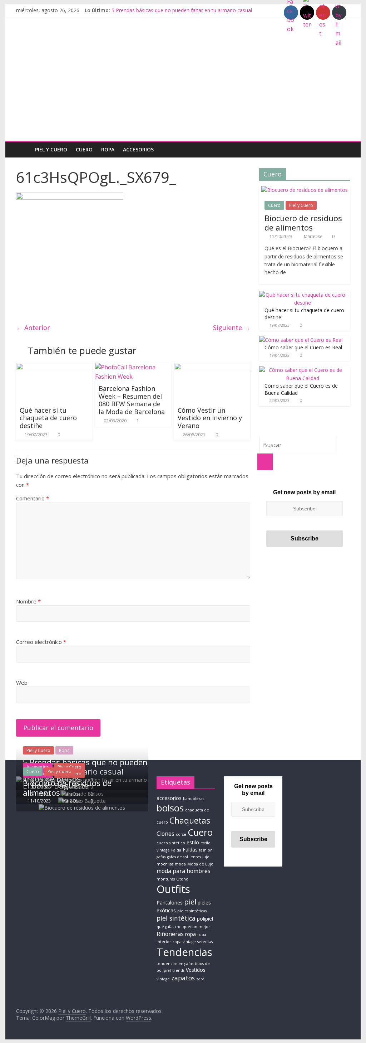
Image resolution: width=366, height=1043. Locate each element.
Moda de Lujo (200, 864)
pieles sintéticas (192, 910)
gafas (161, 856)
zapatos (183, 978)
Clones (165, 834)
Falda (176, 850)
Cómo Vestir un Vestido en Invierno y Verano (210, 418)
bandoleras (193, 798)
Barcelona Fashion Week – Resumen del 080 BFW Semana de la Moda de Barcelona (132, 400)
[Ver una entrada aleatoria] (343, 149)
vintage (163, 978)
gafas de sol (177, 856)
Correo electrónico (41, 641)
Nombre (28, 601)
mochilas (165, 864)
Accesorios (138, 149)
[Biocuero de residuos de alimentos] (304, 189)
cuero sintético (171, 842)
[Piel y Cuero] (23, 149)
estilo (193, 842)
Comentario (32, 498)
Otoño (182, 879)
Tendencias (184, 952)
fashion (206, 850)
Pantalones (170, 902)
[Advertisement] (183, 87)
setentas (205, 941)
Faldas (190, 849)
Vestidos (196, 969)
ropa (190, 934)
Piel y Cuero (51, 149)
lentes (195, 856)
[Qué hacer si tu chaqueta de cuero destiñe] (54, 367)
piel (190, 902)
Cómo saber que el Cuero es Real (303, 347)
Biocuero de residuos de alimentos (303, 223)
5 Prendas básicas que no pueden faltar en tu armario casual (182, 10)
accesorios (169, 798)
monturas (166, 879)
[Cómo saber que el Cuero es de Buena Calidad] (302, 370)
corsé (181, 834)
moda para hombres (184, 871)
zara (200, 978)
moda (180, 864)
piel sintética (176, 918)
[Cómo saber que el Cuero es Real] (300, 339)
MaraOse (313, 236)
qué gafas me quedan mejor (183, 926)
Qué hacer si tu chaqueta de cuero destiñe (48, 418)
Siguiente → (231, 327)
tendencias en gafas (175, 963)
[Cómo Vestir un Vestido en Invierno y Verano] (212, 367)
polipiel (205, 918)
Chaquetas (189, 820)
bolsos (170, 807)
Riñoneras (170, 934)
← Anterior (33, 327)
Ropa (107, 149)
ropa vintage (184, 941)
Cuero (84, 149)
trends (178, 970)
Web (22, 682)
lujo (205, 856)
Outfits (173, 889)
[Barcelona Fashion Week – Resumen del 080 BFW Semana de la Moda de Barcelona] (133, 367)
